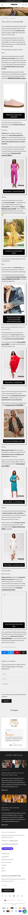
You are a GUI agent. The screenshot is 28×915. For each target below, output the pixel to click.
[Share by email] (23, 652)
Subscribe (8, 890)
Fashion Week (5, 769)
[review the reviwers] (6, 733)
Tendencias (13, 18)
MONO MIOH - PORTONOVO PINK (14, 191)
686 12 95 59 (14, 840)
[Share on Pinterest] (17, 652)
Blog (2, 868)
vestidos (4, 804)
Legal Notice (5, 856)
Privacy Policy (11, 666)
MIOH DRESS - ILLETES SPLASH (13, 502)
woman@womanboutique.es (9, 844)
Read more (4, 790)
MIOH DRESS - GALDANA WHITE (14, 565)
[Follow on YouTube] (14, 896)
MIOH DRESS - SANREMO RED (14, 382)
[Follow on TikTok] (18, 896)
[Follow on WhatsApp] (21, 896)
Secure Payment (6, 862)
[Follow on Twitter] (6, 896)
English (20, 900)
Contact (3, 865)
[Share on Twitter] (11, 652)
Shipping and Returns (7, 859)
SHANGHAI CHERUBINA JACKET (14, 441)
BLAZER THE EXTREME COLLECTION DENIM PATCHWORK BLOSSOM (14, 319)
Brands (3, 871)
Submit (6, 701)
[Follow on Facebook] (2, 896)
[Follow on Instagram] (10, 896)
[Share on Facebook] (4, 652)
